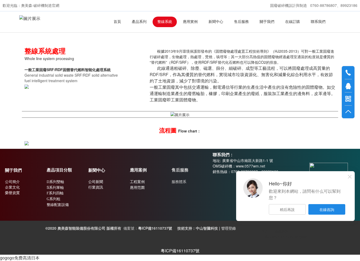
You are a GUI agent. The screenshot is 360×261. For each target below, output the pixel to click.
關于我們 (267, 22)
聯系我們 (318, 22)
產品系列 (139, 22)
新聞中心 (215, 22)
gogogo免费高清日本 (20, 258)
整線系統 (164, 22)
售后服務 (241, 22)
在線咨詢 (326, 209)
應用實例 (190, 22)
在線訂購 (292, 22)
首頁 (117, 22)
